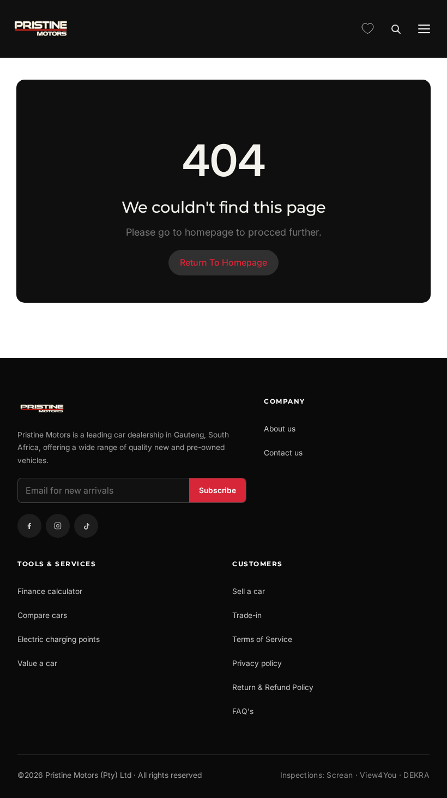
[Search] (396, 29)
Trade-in (247, 615)
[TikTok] (86, 526)
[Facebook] (29, 526)
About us (279, 428)
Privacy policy (257, 663)
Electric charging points (58, 639)
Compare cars (42, 615)
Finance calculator (49, 591)
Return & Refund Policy (272, 687)
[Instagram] (58, 526)
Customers (257, 564)
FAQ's (242, 711)
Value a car (37, 663)
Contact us (283, 452)
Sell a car (248, 591)
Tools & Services (56, 564)
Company (284, 401)
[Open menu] (424, 29)
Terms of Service (262, 639)
